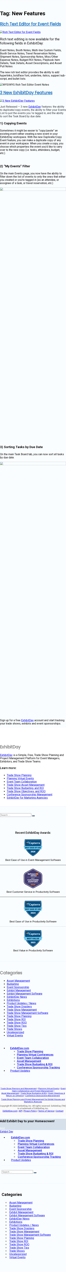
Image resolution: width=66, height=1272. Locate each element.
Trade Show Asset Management (26, 784)
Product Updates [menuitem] (21, 1160)
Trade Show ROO (17, 1022)
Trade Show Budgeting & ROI (34, 1064)
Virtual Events (15, 1035)
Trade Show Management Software (27, 1013)
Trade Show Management (22, 1009)
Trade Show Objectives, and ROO (26, 791)
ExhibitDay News (17, 996)
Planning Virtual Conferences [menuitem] (36, 1144)
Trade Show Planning (19, 775)
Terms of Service (46, 1111)
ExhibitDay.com (19, 1048)
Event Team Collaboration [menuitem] (34, 1147)
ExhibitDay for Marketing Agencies (27, 797)
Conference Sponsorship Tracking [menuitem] (39, 1156)
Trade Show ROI (16, 1019)
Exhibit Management (19, 990)
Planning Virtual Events (20, 778)
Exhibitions (13, 1000)
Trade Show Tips (17, 1025)
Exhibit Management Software (24, 993)
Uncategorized (15, 1032)
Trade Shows (14, 1029)
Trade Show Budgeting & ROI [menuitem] (35, 1153)
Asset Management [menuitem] (30, 1150)
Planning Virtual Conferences (35, 1054)
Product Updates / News (21, 1003)
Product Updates (20, 1070)
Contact (59, 1111)
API (20, 1111)
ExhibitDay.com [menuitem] (20, 1137)
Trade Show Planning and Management (19, 1088)
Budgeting (13, 984)
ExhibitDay (34, 106)
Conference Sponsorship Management (29, 794)
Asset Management (18, 980)
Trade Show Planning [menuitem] (31, 1140)
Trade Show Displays (19, 1006)
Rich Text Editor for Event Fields (30, 24)
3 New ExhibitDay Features (26, 92)
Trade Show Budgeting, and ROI (25, 788)
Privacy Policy (30, 1111)
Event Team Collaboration (22, 781)
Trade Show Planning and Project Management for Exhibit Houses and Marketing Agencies (33, 1100)
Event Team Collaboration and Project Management (39, 1089)
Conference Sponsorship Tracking (38, 1067)
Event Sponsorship (18, 987)
